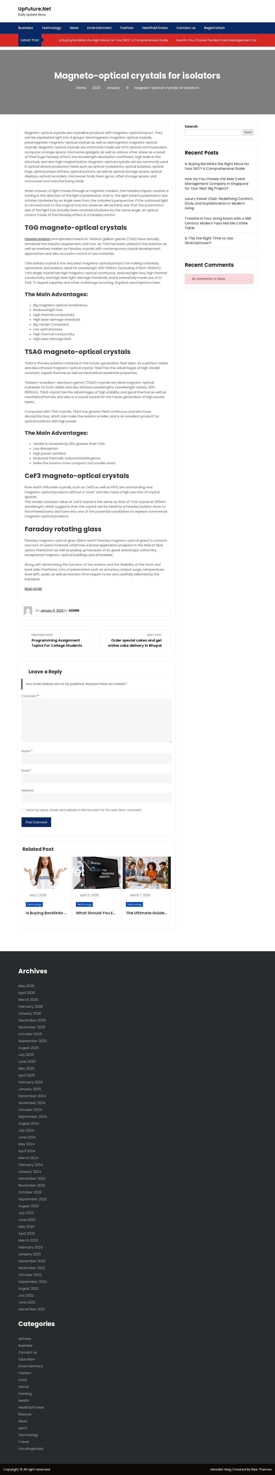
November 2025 (31, 1027)
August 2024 (28, 1123)
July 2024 (26, 1130)
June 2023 (26, 1219)
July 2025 (26, 1054)
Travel (23, 1441)
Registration (214, 28)
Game (23, 1386)
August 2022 (28, 1288)
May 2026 (26, 985)
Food (22, 1379)
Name (26, 751)
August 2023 (28, 1206)
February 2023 (30, 1247)
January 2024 (29, 1171)
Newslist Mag (221, 1469)
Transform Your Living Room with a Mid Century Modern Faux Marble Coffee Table (218, 223)
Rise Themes (261, 1469)
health (23, 1400)
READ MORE (33, 589)
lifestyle (24, 1414)
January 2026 (29, 1013)
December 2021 (31, 1309)
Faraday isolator (37, 239)
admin (74, 610)
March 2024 (28, 1157)
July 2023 (26, 1212)
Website (27, 791)
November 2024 (32, 1102)
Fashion (127, 28)
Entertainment (99, 28)
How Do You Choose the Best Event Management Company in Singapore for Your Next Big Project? (216, 183)
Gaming (25, 1393)
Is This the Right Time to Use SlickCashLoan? (209, 240)
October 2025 (30, 1034)
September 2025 (32, 1040)
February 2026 (30, 1006)
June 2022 (26, 1302)
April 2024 (26, 1151)
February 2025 (30, 1082)
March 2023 (28, 1240)
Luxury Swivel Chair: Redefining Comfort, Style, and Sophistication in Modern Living (219, 203)
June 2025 (26, 1061)
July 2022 (26, 1295)
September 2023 (32, 1199)
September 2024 (32, 1116)
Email (26, 771)
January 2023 (29, 1254)
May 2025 (26, 1068)
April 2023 (26, 1233)
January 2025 (29, 1089)
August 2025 (28, 1047)
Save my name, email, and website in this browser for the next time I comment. (84, 810)
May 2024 (26, 1144)
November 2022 (31, 1267)
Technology (51, 28)
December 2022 (32, 1261)
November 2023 (31, 1185)
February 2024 (30, 1164)
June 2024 (27, 1137)
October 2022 (30, 1274)
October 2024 (30, 1109)
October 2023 (30, 1192)
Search (191, 126)
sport (23, 1428)
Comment (30, 696)
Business (25, 28)
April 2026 (26, 992)
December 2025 (32, 1020)
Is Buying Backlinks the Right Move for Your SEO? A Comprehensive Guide (113, 40)
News (74, 28)
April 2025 (26, 1075)
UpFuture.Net (34, 9)
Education (26, 1359)
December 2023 (32, 1178)
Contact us (186, 28)
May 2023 (26, 1226)
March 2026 (28, 999)
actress (24, 1338)
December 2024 (32, 1096)
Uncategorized (30, 1448)
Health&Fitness (155, 28)
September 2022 (32, 1281)
